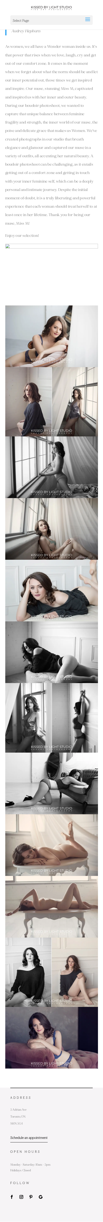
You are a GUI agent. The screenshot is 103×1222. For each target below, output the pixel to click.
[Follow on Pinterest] (31, 1197)
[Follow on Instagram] (21, 1197)
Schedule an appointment (29, 1138)
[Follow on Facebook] (12, 1197)
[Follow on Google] (40, 1197)
